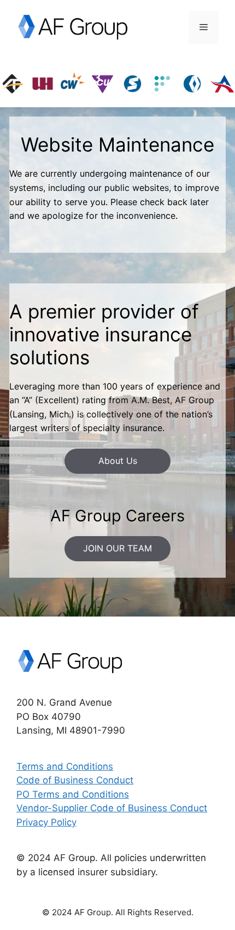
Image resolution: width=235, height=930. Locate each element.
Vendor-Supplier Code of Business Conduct (111, 808)
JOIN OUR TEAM (117, 548)
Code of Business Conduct (74, 780)
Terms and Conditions (64, 766)
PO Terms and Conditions (72, 794)
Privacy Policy (46, 822)
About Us (117, 460)
